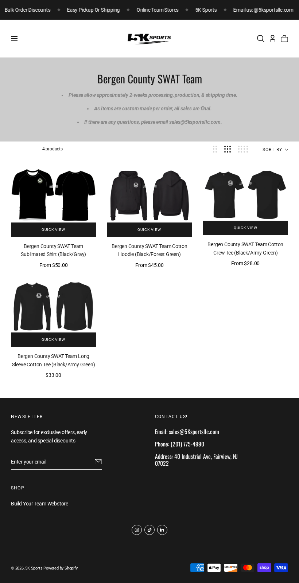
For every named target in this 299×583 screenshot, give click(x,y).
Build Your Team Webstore (39, 504)
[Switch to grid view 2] (215, 149)
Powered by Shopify (60, 568)
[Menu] (14, 38)
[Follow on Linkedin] (162, 530)
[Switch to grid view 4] (243, 149)
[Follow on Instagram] (137, 530)
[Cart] (284, 38)
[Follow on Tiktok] (149, 530)
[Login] (272, 38)
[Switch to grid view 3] (227, 149)
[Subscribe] (98, 461)
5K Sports (33, 568)
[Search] (260, 38)
